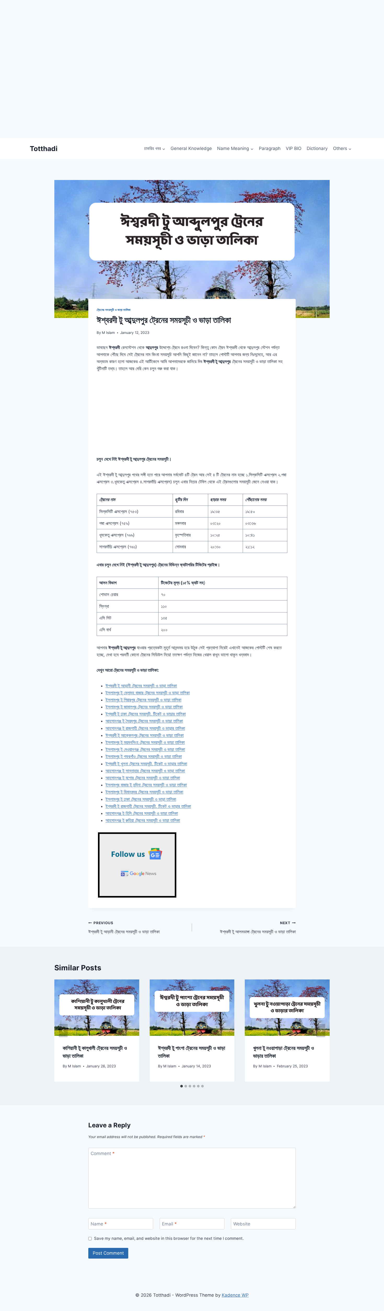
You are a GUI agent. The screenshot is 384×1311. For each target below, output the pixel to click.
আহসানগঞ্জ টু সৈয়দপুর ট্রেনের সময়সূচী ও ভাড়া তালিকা (144, 721)
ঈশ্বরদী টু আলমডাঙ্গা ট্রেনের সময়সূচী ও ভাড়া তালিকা (258, 928)
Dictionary (317, 148)
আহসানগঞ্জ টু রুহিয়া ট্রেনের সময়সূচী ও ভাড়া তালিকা (143, 820)
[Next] (320, 1030)
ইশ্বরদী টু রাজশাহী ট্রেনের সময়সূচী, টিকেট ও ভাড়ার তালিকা (148, 806)
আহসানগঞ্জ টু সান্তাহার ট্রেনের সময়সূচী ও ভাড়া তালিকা (145, 770)
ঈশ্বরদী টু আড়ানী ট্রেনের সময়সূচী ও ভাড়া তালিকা (141, 685)
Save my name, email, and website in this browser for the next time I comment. (169, 1238)
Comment (103, 1153)
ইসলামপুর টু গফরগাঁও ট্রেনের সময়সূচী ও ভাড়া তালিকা (144, 756)
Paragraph (270, 148)
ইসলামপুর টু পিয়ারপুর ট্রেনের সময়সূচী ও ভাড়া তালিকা (143, 699)
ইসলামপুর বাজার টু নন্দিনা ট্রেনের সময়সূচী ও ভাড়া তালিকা (146, 784)
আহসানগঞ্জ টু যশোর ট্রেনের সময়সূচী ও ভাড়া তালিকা (143, 777)
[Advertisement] (156, 101)
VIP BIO (293, 148)
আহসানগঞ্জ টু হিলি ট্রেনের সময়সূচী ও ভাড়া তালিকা (142, 813)
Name (99, 1223)
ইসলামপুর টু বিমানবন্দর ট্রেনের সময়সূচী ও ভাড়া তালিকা (144, 792)
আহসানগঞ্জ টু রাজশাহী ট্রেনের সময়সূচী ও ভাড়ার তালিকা (145, 728)
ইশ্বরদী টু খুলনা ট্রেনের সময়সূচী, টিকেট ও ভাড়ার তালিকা (146, 763)
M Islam (108, 332)
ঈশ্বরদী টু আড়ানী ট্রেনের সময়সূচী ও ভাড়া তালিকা (124, 928)
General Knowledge (191, 148)
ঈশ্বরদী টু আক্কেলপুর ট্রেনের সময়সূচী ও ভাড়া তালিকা (145, 735)
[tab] (181, 1086)
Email (169, 1223)
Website (241, 1223)
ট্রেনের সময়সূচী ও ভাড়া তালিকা (114, 310)
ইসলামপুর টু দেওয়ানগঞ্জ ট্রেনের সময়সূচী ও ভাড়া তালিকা (145, 749)
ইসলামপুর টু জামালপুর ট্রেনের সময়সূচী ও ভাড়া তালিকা (144, 706)
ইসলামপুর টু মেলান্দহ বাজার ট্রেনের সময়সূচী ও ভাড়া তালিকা (148, 692)
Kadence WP (235, 1295)
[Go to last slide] (63, 1030)
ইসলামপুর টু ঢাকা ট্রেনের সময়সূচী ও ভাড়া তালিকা (141, 799)
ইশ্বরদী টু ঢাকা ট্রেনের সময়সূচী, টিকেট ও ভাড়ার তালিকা (146, 714)
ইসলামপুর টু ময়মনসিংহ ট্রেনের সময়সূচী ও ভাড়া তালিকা (145, 742)
